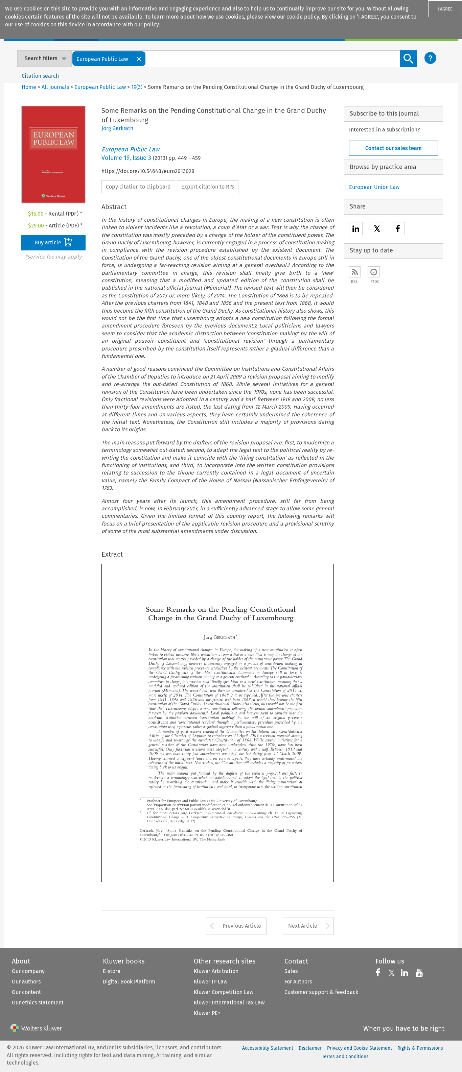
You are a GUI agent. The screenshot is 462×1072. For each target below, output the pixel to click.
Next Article (302, 926)
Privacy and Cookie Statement (359, 1048)
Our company (28, 971)
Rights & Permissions (420, 1048)
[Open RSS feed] (355, 271)
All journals (56, 87)
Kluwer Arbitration (216, 971)
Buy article (48, 242)
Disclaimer (310, 1048)
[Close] (139, 58)
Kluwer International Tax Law (229, 1002)
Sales (291, 971)
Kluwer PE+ (207, 1013)
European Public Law (100, 87)
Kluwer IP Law (210, 981)
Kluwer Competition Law (223, 992)
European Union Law (374, 187)
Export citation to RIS (207, 187)
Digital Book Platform (129, 981)
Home (29, 87)
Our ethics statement (38, 1002)
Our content (26, 992)
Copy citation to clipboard (138, 187)
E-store (111, 971)
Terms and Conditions (345, 1056)
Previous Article (242, 926)
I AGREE (445, 8)
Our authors (26, 981)
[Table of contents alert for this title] (374, 271)
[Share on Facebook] (398, 229)
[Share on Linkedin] (356, 229)
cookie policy (302, 17)
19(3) (136, 87)
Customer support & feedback (321, 992)
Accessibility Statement (267, 1048)
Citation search (40, 76)
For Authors (298, 981)
